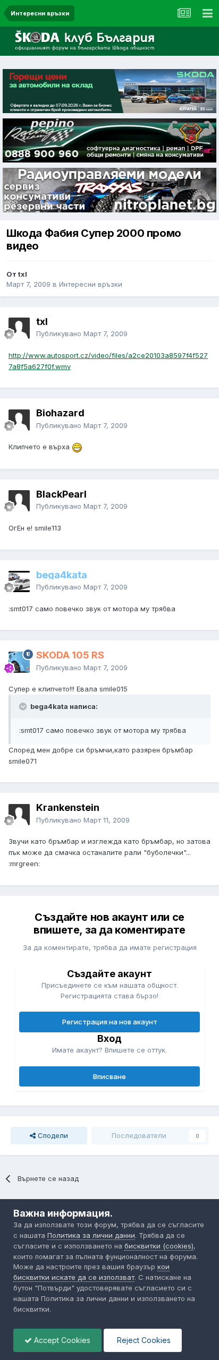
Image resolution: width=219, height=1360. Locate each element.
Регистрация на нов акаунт (109, 1021)
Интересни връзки (90, 284)
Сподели (52, 1135)
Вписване (109, 1076)
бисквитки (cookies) (158, 1246)
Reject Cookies (143, 1340)
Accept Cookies (61, 1340)
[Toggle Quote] (24, 706)
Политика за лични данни (91, 1235)
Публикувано (82, 333)
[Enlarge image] (77, 446)
